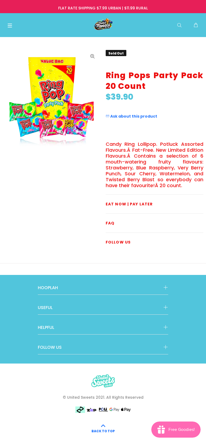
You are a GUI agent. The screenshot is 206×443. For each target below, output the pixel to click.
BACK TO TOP (103, 431)
